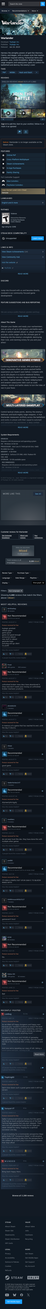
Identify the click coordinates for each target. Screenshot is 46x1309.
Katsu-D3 (11, 974)
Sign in (4, 124)
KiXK (10, 937)
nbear (10, 746)
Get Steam (29, 1254)
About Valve (30, 1226)
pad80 (10, 860)
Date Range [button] (19, 578)
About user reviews (24, 537)
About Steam (10, 1226)
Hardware (29, 1235)
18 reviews (11, 611)
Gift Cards (9, 1243)
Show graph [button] (37, 583)
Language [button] (6, 578)
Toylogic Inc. (14, 42)
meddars (11, 819)
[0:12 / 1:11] (23, 96)
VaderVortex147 (14, 783)
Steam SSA (9, 1231)
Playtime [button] (33, 578)
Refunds (8, 1270)
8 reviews (11, 863)
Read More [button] (39, 1054)
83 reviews (11, 940)
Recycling (29, 1239)
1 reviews (11, 708)
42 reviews (21, 976)
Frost (10, 665)
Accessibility (10, 1258)
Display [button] (5, 583)
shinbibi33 (12, 706)
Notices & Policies (12, 1262)
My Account (30, 1266)
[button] (5, 11)
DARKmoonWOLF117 (16, 899)
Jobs (27, 1231)
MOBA (12, 72)
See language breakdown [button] (7, 537)
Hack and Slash (25, 72)
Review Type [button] (7, 573)
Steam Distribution (12, 1239)
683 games (11, 667)
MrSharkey (12, 609)
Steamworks (10, 1235)
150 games (11, 976)
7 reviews (11, 902)
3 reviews (11, 822)
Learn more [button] (37, 238)
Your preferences (38, 537)
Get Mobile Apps (13, 1302)
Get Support (30, 1262)
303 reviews (22, 667)
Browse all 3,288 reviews (23, 1195)
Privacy (8, 1254)
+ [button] (36, 72)
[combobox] (24, 4)
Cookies (8, 1266)
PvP (4, 72)
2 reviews (11, 785)
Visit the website (9, 262)
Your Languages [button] (14, 591)
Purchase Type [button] (23, 573)
